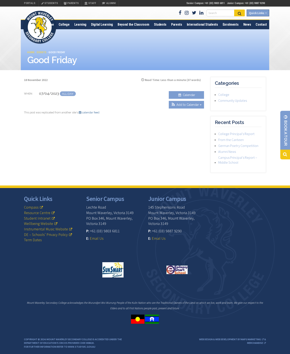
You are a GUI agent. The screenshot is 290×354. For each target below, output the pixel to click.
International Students (202, 24)
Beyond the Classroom (133, 24)
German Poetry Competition (238, 146)
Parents (73, 3)
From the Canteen (231, 140)
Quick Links (257, 13)
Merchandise (255, 342)
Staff (92, 3)
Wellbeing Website (38, 223)
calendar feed (90, 112)
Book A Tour (285, 133)
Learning (80, 24)
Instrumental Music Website (46, 229)
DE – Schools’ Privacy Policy (46, 234)
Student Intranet (37, 218)
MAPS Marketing (251, 339)
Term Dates (33, 239)
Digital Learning (102, 24)
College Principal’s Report (236, 134)
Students (51, 3)
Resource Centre (37, 212)
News (247, 24)
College (64, 24)
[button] (186, 105)
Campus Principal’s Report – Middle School (237, 159)
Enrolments (231, 24)
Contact (261, 24)
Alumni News (227, 151)
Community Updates (232, 100)
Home (50, 24)
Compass (31, 207)
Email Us (97, 238)
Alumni (111, 3)
